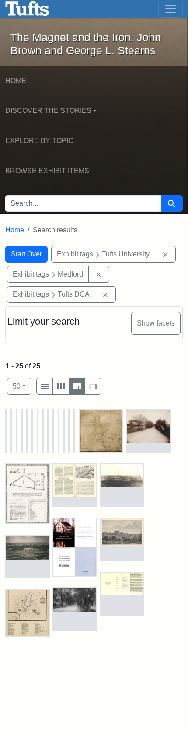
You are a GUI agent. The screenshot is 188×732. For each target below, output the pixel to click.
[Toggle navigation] (170, 9)
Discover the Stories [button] (48, 110)
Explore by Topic (39, 140)
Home (15, 80)
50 (22, 386)
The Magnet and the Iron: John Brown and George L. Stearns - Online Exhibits (27, 8)
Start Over (26, 254)
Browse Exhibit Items (47, 171)
